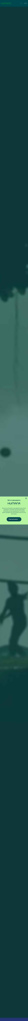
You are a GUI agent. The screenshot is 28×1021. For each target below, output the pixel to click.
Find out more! (13, 519)
